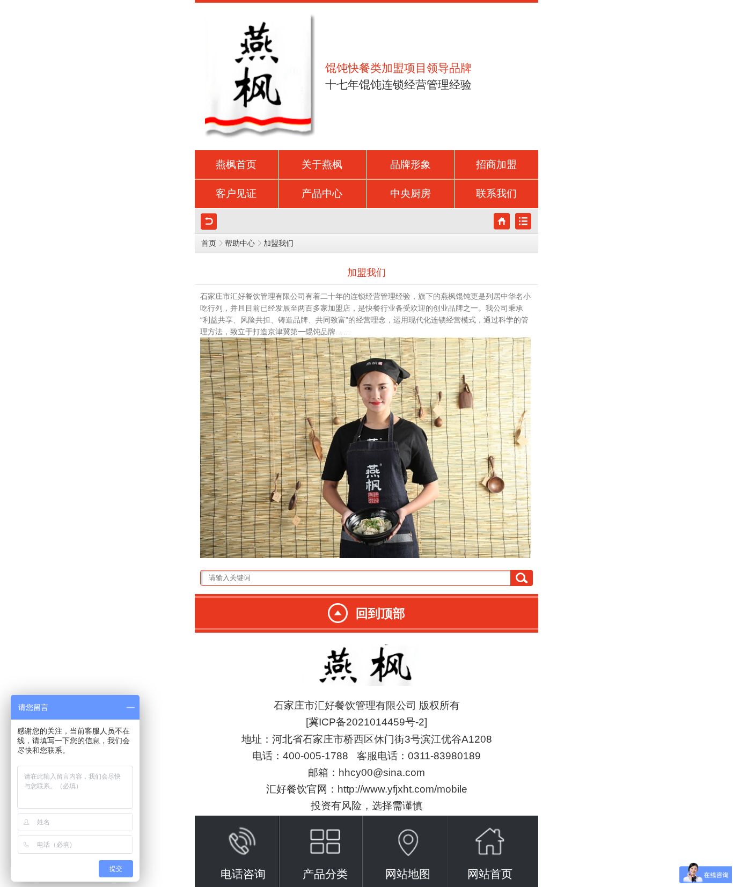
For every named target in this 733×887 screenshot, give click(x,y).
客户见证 (236, 193)
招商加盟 (496, 164)
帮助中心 (240, 243)
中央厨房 (410, 193)
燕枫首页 (236, 164)
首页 (208, 243)
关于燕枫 (322, 164)
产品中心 (322, 193)
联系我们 (496, 193)
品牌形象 (410, 164)
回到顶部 (380, 613)
